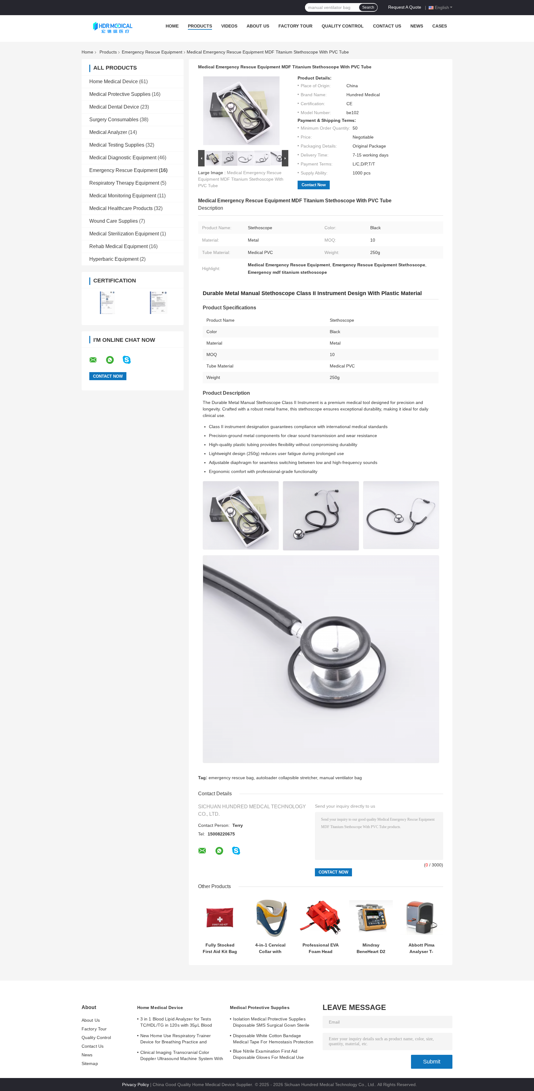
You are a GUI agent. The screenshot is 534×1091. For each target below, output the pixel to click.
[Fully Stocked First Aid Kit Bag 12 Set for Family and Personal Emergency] (220, 917)
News (416, 26)
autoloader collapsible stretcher (286, 777)
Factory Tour (295, 26)
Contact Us (387, 26)
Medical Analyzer (108, 132)
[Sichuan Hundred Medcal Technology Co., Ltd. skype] (130, 360)
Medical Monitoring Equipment (122, 195)
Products (200, 26)
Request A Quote (404, 7)
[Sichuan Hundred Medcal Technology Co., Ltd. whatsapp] (113, 360)
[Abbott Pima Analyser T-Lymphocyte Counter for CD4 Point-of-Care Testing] (421, 917)
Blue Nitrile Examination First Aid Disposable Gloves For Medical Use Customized (268, 1055)
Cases (439, 26)
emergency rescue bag (231, 777)
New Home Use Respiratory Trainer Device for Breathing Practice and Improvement (175, 1039)
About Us (258, 26)
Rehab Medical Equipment (118, 246)
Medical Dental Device (114, 107)
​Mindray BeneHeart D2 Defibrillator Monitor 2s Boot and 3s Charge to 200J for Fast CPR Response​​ (371, 948)
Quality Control (343, 26)
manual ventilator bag (341, 777)
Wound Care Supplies (113, 221)
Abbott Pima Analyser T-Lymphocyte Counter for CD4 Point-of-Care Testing (422, 948)
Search (368, 7)
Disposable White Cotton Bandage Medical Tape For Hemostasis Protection (273, 1038)
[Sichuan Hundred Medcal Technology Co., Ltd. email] (97, 360)
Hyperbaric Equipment (113, 259)
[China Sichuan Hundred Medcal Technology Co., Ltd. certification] (107, 302)
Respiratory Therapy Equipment (124, 183)
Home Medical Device (113, 81)
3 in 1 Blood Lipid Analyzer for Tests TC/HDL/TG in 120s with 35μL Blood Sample (176, 1022)
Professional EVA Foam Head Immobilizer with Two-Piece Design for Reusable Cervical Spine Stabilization (321, 948)
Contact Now (314, 185)
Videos (229, 26)
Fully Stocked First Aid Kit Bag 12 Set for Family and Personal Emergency (220, 948)
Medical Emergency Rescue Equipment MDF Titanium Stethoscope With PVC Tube (240, 179)
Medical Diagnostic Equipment (122, 157)
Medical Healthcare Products (121, 208)
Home (172, 26)
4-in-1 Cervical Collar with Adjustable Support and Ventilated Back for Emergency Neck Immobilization (270, 948)
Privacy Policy (135, 1084)
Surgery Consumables (113, 119)
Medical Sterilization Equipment (124, 233)
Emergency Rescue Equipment (152, 51)
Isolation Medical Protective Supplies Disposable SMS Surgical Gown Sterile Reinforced (271, 1022)
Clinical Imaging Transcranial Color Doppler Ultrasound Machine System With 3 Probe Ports (181, 1056)
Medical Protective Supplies (119, 94)
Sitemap (90, 1063)
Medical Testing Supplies (116, 145)
